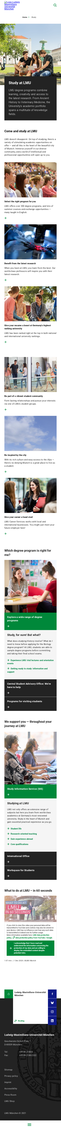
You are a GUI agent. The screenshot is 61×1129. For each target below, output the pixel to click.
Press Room (10, 1095)
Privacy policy (11, 1076)
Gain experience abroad (22, 839)
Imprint (7, 1082)
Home (24, 17)
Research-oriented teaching (24, 834)
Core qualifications (19, 844)
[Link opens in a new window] (30, 1006)
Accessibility (10, 1088)
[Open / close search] (55, 5)
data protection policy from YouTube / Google (33, 938)
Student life (16, 828)
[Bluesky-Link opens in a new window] (52, 1002)
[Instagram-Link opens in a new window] (52, 1011)
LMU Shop (9, 1101)
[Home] (8, 993)
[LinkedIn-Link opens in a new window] (52, 1020)
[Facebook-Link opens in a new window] (52, 993)
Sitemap (8, 1069)
